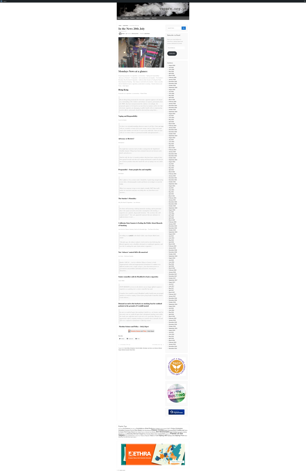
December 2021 (173, 177)
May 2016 (171, 312)
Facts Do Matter (139, 348)
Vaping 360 (162, 435)
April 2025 (171, 97)
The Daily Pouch (137, 435)
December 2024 (173, 105)
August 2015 (172, 330)
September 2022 (173, 159)
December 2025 (173, 81)
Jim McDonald (162, 432)
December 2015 (173, 322)
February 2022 (172, 173)
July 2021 (171, 188)
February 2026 (172, 77)
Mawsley (130, 434)
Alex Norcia (120, 428)
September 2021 (173, 183)
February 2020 (172, 222)
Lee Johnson (155, 348)
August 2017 (172, 282)
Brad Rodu (149, 428)
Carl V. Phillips (171, 428)
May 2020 (171, 216)
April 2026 (171, 73)
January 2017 (172, 296)
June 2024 (171, 117)
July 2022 (171, 163)
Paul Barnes (167, 433)
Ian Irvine (150, 348)
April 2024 (171, 121)
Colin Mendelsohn (146, 430)
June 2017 (171, 286)
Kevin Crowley (173, 432)
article (131, 235)
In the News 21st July (157, 344)
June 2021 (171, 189)
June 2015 (171, 334)
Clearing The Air (129, 430)
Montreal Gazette (125, 349)
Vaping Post (179, 435)
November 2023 (173, 131)
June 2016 (171, 310)
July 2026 (171, 67)
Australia (139, 428)
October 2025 (172, 85)
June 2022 (171, 165)
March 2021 (172, 196)
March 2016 (172, 316)
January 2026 (172, 79)
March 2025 (172, 99)
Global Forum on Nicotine (143, 432)
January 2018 (172, 272)
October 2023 (172, 133)
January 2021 (172, 200)
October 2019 (172, 230)
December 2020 (173, 202)
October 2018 (172, 254)
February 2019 (172, 246)
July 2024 (171, 115)
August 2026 (172, 65)
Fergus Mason (131, 432)
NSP (163, 434)
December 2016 (173, 298)
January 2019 (172, 248)
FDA (125, 432)
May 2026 (171, 71)
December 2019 (173, 226)
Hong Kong (123, 89)
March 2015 (172, 340)
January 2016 (172, 320)
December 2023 (173, 129)
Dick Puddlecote (178, 430)
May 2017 (171, 288)
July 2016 (171, 308)
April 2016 (171, 314)
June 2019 (171, 238)
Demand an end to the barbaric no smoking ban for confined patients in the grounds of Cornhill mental (140, 304)
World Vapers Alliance (132, 437)
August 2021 (172, 186)
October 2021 (172, 181)
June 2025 (171, 93)
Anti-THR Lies (133, 428)
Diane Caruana (168, 430)
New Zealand (158, 434)
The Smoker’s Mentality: (127, 198)
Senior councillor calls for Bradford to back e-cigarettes (138, 277)
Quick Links (139, 18)
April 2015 (171, 338)
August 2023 (172, 137)
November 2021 (173, 179)
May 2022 (171, 167)
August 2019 (172, 234)
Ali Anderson (126, 428)
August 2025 (172, 89)
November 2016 (173, 300)
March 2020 (172, 220)
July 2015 (171, 332)
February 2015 (172, 342)
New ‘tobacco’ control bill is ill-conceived (133, 252)
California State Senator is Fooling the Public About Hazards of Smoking (140, 224)
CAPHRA (164, 428)
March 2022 (172, 171)
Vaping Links (171, 435)
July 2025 (171, 91)
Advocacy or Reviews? (126, 138)
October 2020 (172, 206)
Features (132, 18)
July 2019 (171, 236)
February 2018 (172, 270)
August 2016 (172, 306)
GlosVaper (145, 348)
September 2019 (173, 232)
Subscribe (172, 53)
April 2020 (171, 218)
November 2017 (173, 276)
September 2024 (173, 111)
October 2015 (172, 326)
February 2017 (172, 294)
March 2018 (172, 268)
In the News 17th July (125, 344)
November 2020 (173, 204)
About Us (154, 18)
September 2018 (173, 256)
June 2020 (171, 214)
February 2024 (172, 125)
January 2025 (172, 103)
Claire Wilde (127, 348)
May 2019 (171, 240)
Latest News (125, 18)
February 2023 (172, 149)
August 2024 (172, 113)
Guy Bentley (152, 432)
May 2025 (171, 95)
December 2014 (173, 346)
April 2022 (171, 169)
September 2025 (173, 87)
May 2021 (171, 191)
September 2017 (173, 280)
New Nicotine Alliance (149, 434)
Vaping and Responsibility (127, 116)
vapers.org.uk (122, 470)
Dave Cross (157, 430)
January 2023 (172, 151)
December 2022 (173, 153)
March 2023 (172, 147)
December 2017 (173, 274)
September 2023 (173, 135)
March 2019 (172, 244)
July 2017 (171, 284)
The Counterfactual (129, 435)
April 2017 (171, 290)
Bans (143, 428)
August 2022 (172, 161)
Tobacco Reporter (145, 435)
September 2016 (173, 304)
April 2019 (171, 242)
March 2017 (172, 292)
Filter (136, 432)
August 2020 (172, 210)
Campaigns (147, 18)
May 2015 (171, 336)
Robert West (132, 349)
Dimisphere (132, 348)
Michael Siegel (138, 434)
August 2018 (172, 258)
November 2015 (173, 324)
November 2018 (173, 252)
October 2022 (172, 157)
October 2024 (172, 109)
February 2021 (172, 198)
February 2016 (172, 318)
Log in (4, 1)
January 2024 (172, 127)
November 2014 (173, 348)
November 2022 (173, 155)
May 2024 (171, 119)
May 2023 (171, 143)
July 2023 (171, 139)
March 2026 (172, 75)
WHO (127, 437)
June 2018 (171, 262)
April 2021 (171, 193)
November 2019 (173, 228)
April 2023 (171, 145)
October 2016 (172, 302)
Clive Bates (138, 430)
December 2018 (173, 250)
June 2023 (171, 141)
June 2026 (171, 69)
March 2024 (172, 123)
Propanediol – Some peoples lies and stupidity (134, 169)
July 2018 (171, 260)
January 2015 (172, 344)
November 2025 (173, 83)
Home (119, 18)
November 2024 (173, 107)
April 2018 (171, 266)
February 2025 (172, 101)
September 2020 (173, 208)
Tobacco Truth (154, 435)
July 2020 (171, 212)
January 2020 (172, 224)
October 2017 (172, 278)
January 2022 (172, 175)
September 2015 (173, 328)
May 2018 (171, 264)
